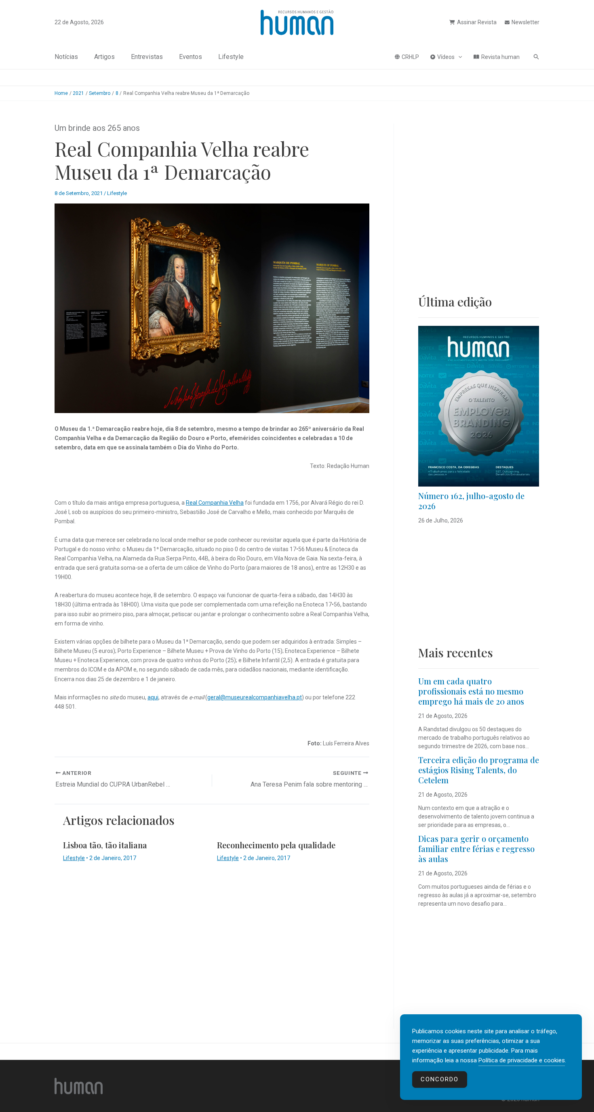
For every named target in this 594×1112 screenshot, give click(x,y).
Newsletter (525, 22)
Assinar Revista (477, 22)
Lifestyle (231, 57)
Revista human (500, 57)
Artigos (104, 57)
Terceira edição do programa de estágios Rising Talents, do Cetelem (478, 769)
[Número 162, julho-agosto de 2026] (478, 406)
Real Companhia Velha (215, 502)
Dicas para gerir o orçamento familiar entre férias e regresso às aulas (476, 848)
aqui (152, 697)
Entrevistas (147, 57)
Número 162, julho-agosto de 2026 (471, 500)
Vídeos (446, 57)
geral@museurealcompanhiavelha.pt (254, 697)
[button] (458, 57)
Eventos (190, 57)
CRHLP (410, 57)
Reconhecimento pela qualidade (276, 844)
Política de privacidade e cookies (521, 1060)
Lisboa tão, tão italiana (105, 844)
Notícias (66, 57)
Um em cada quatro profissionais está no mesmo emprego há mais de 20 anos (471, 691)
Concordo (440, 1079)
